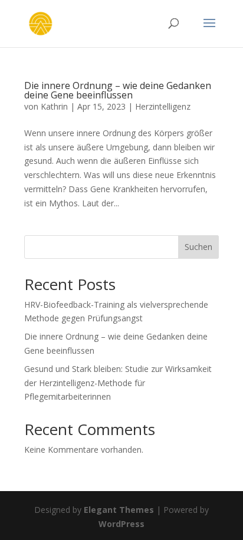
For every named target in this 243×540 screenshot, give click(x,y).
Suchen (198, 246)
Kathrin (54, 106)
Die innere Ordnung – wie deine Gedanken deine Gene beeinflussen (117, 90)
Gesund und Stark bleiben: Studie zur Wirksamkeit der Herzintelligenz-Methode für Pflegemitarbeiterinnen (118, 383)
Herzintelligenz (163, 106)
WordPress (121, 523)
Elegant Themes (119, 509)
